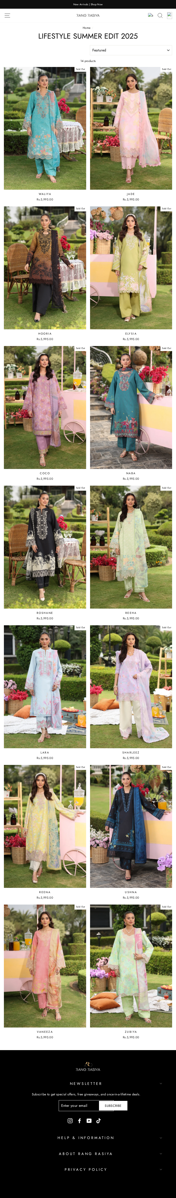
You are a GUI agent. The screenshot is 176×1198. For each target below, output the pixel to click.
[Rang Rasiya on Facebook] (79, 1120)
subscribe (113, 1105)
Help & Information (86, 1137)
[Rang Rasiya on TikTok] (98, 1120)
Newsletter (86, 1083)
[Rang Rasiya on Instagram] (70, 1120)
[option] (88, 4)
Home (87, 28)
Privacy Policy (86, 1169)
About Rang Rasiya (86, 1153)
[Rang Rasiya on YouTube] (89, 1120)
